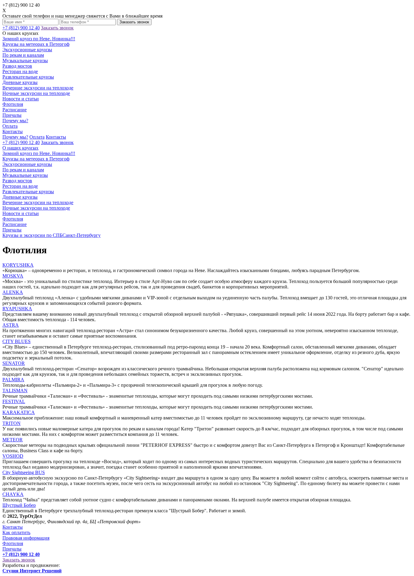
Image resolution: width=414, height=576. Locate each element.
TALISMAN (15, 390)
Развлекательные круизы (28, 76)
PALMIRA (13, 379)
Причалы (12, 115)
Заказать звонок (134, 22)
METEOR (12, 439)
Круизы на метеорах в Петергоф (35, 44)
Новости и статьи (20, 98)
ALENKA (12, 292)
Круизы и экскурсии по (51, 235)
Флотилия (12, 104)
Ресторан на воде (20, 71)
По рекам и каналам (23, 55)
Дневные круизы (20, 82)
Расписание (14, 109)
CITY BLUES (16, 341)
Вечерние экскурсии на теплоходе (37, 87)
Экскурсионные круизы (27, 49)
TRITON (11, 423)
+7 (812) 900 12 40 (21, 27)
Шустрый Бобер (19, 505)
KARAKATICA (18, 412)
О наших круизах (20, 147)
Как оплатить (16, 532)
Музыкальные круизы (25, 60)
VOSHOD (12, 456)
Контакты (12, 131)
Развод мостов (17, 66)
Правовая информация (25, 538)
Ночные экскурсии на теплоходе (36, 93)
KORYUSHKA (18, 265)
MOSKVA (12, 275)
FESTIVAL (13, 401)
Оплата (10, 126)
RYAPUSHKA (17, 308)
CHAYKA (13, 494)
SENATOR (13, 363)
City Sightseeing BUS (23, 472)
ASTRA (10, 325)
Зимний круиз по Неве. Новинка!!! (38, 38)
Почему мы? (15, 120)
